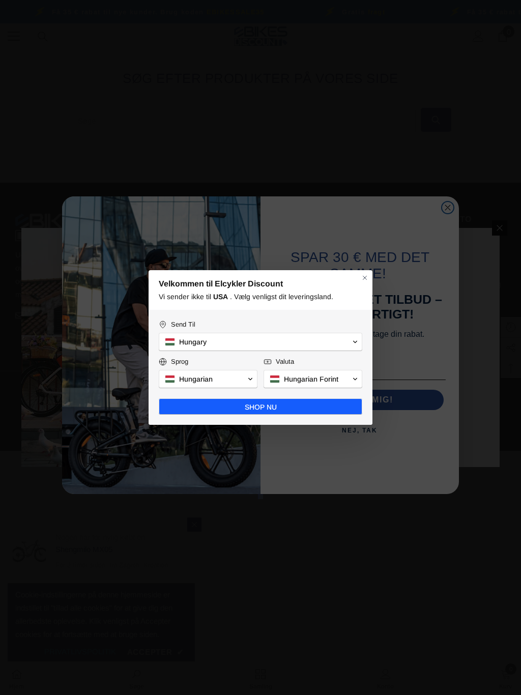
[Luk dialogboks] (364, 277)
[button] (260, 342)
